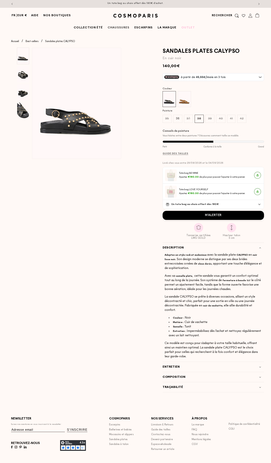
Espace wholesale (161, 444)
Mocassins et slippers (121, 434)
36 (178, 118)
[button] (225, 15)
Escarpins (114, 424)
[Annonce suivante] (259, 4)
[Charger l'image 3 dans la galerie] (23, 92)
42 (243, 120)
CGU (232, 429)
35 (168, 120)
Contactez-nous (160, 434)
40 (222, 120)
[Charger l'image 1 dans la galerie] (23, 56)
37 (190, 120)
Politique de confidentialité (244, 424)
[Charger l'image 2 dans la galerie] (23, 74)
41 (232, 120)
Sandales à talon (119, 444)
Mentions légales (201, 439)
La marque (198, 424)
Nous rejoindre (200, 434)
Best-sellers (32, 41)
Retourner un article (162, 449)
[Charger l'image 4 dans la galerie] (23, 111)
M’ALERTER (213, 215)
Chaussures (119, 27)
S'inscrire (77, 429)
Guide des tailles (160, 429)
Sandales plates (118, 439)
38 (200, 120)
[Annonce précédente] (12, 4)
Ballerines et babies (120, 429)
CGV (195, 444)
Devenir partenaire (162, 439)
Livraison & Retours (162, 424)
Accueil (15, 41)
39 (211, 120)
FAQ (194, 429)
